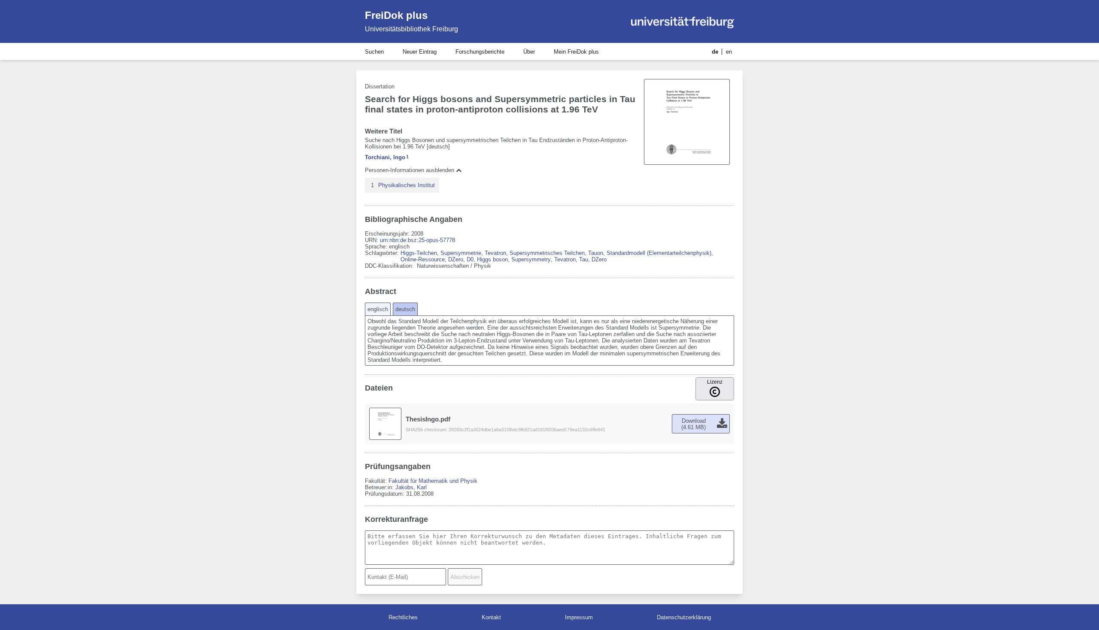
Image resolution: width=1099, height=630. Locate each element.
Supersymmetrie (460, 253)
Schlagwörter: (383, 253)
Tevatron (495, 253)
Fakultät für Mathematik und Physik (433, 481)
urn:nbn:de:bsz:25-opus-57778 (417, 240)
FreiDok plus (396, 15)
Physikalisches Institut (406, 185)
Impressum (579, 617)
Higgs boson (492, 259)
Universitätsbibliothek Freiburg (411, 29)
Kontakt (491, 617)
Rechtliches (403, 617)
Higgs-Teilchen (419, 253)
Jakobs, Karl (411, 487)
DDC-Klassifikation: (390, 266)
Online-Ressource (423, 259)
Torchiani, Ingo (385, 157)
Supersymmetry (531, 259)
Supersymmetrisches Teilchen (547, 253)
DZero (599, 259)
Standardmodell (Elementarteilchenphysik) (659, 253)
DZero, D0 (461, 259)
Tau (583, 259)
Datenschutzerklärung (684, 617)
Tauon (595, 253)
